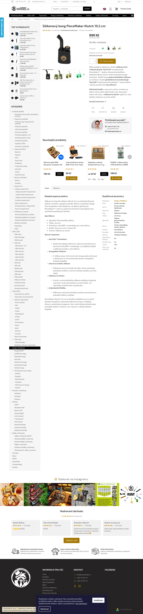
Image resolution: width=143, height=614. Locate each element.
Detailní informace (96, 101)
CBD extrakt (19, 277)
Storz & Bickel (20, 302)
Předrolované (20, 175)
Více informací (81, 603)
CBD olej (17, 243)
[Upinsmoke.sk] (104, 9)
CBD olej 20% (19, 254)
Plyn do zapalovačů (22, 209)
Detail (59, 174)
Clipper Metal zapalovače (24, 195)
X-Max (17, 311)
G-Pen (17, 319)
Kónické (18, 169)
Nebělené (18, 163)
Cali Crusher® (19, 416)
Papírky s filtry (20, 143)
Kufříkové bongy (20, 354)
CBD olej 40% (19, 260)
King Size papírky (21, 126)
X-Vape (17, 317)
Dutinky (18, 183)
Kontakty (64, 2)
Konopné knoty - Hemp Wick (25, 206)
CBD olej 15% (19, 251)
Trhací (17, 172)
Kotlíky (17, 373)
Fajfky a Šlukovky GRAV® (23, 436)
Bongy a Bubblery (18, 348)
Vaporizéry (16, 291)
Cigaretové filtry (20, 149)
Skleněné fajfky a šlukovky (24, 439)
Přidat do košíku (108, 61)
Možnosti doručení (95, 56)
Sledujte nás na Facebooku (75, 586)
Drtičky (15, 402)
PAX (16, 305)
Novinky (15, 453)
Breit (16, 328)
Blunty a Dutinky (20, 177)
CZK (118, 2)
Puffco (17, 308)
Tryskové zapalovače (22, 200)
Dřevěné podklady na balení (25, 220)
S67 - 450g (92, 179)
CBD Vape (18, 234)
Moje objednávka (48, 582)
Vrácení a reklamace (49, 588)
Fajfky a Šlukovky (18, 433)
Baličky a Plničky (21, 223)
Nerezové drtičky (20, 427)
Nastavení (44, 609)
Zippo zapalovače (21, 203)
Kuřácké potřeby (18, 111)
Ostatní (17, 388)
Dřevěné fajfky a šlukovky (23, 442)
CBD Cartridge (19, 237)
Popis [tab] (47, 188)
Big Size (18, 152)
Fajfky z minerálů (21, 444)
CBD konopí (19, 240)
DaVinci (18, 331)
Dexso (17, 325)
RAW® (17, 405)
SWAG (14, 459)
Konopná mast (20, 285)
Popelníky (18, 226)
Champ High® (19, 413)
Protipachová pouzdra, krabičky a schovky (26, 115)
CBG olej (17, 263)
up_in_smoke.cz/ (79, 586)
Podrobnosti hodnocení (69, 30)
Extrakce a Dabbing (19, 390)
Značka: (86, 30)
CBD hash (18, 274)
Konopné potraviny (21, 288)
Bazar (14, 456)
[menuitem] (17, 15)
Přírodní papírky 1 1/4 (22, 135)
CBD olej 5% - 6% (20, 246)
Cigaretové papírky (21, 119)
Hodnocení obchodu (71, 511)
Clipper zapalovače (22, 189)
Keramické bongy (21, 365)
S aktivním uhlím (21, 166)
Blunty (17, 180)
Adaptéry (18, 382)
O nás (55, 2)
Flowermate (19, 322)
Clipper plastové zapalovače (25, 192)
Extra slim (18, 160)
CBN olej (17, 266)
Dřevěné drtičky (20, 425)
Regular (18, 155)
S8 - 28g (101, 179)
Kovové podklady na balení (24, 214)
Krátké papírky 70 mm (22, 138)
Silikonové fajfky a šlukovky (24, 447)
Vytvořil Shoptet (126, 609)
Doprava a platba (79, 2)
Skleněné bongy (20, 356)
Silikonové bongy (21, 362)
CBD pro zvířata (20, 280)
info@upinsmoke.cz (84, 575)
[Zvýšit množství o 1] (97, 60)
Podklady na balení (21, 212)
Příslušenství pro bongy (23, 371)
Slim (16, 158)
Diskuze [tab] (56, 188)
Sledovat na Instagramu (73, 479)
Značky (14, 467)
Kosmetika (16, 461)
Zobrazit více (71, 540)
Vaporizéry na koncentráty (24, 297)
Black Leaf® (19, 410)
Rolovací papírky (21, 132)
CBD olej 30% (19, 257)
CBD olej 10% (19, 248)
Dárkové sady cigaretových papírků (24, 123)
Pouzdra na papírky (22, 146)
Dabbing (18, 393)
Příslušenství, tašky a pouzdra (25, 450)
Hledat (87, 9)
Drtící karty (19, 422)
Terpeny (17, 399)
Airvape (18, 334)
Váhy (16, 229)
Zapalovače (19, 186)
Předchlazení (19, 379)
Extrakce (18, 396)
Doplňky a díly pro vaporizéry (25, 345)
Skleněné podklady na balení (25, 217)
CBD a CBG (16, 231)
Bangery (18, 376)
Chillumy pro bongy (22, 385)
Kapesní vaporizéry (21, 300)
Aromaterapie (17, 464)
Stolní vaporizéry (21, 337)
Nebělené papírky (21, 141)
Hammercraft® (20, 408)
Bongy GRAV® (19, 351)
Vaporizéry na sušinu (22, 294)
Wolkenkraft (19, 314)
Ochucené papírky (21, 129)
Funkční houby (20, 283)
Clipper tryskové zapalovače (25, 197)
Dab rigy (18, 359)
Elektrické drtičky (21, 430)
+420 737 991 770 (82, 578)
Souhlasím (98, 600)
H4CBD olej (18, 268)
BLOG (44, 585)
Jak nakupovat (47, 590)
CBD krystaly (19, 271)
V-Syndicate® (19, 419)
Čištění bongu (19, 368)
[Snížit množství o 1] (97, 62)
